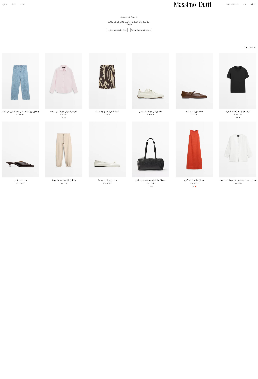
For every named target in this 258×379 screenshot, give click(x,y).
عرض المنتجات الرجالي (117, 30)
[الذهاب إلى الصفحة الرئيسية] (193, 4)
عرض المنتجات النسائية (140, 30)
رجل (244, 4)
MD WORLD (232, 4)
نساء (253, 4)
